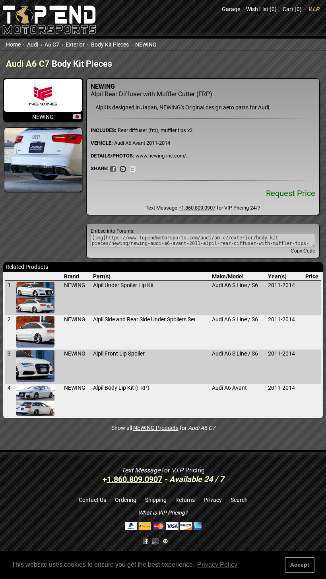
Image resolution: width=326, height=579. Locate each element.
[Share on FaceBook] (113, 168)
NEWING (146, 44)
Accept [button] (299, 565)
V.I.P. (314, 9)
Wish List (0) (261, 9)
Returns (185, 500)
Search (239, 500)
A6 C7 (52, 44)
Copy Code (303, 251)
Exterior (75, 44)
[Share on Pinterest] (123, 168)
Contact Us (92, 500)
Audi (32, 44)
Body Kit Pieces (110, 44)
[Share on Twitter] (133, 168)
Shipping (156, 500)
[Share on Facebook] (145, 541)
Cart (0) (292, 9)
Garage (231, 9)
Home (13, 44)
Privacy (213, 500)
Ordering (125, 500)
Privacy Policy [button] (217, 564)
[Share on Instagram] (157, 541)
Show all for (163, 428)
